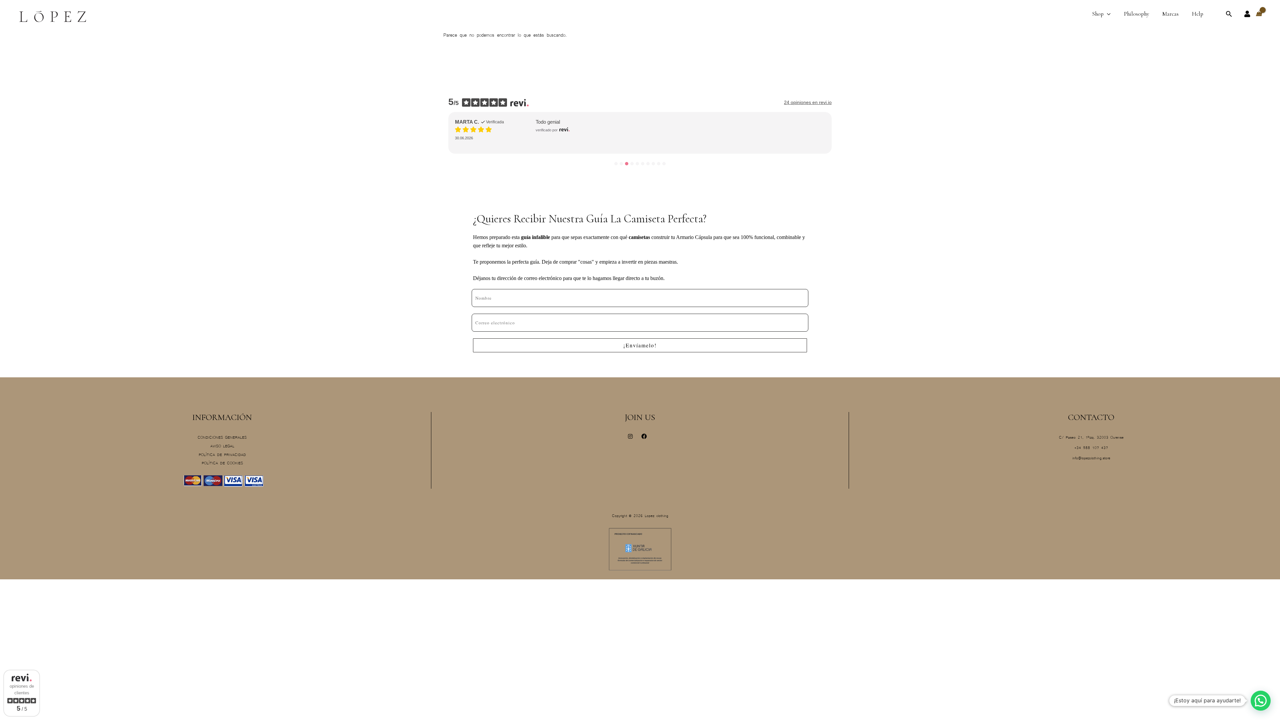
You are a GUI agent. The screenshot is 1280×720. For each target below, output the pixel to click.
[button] (1229, 14)
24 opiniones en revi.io (808, 102)
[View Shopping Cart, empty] (1259, 13)
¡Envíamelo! (640, 345)
